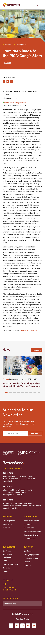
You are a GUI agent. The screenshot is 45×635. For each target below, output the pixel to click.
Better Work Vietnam (29, 330)
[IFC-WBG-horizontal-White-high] (29, 453)
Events (5, 571)
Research (6, 568)
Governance (7, 524)
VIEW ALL (35, 350)
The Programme (9, 521)
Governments (29, 528)
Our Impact (7, 551)
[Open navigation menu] (41, 5)
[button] (6, 392)
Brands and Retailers (31, 535)
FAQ (4, 584)
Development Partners (32, 531)
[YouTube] (22, 625)
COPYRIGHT (28, 614)
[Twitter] (17, 625)
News (5, 561)
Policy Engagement (31, 558)
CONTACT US (8, 580)
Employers (28, 524)
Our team (6, 528)
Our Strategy (28, 551)
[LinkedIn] (34, 625)
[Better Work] (13, 462)
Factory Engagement (31, 554)
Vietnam (6, 379)
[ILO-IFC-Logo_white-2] (8, 453)
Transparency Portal (10, 564)
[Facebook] (11, 625)
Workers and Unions (31, 521)
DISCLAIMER (16, 614)
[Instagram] (28, 625)
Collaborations (29, 538)
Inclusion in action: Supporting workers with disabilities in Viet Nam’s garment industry (21, 386)
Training (27, 562)
